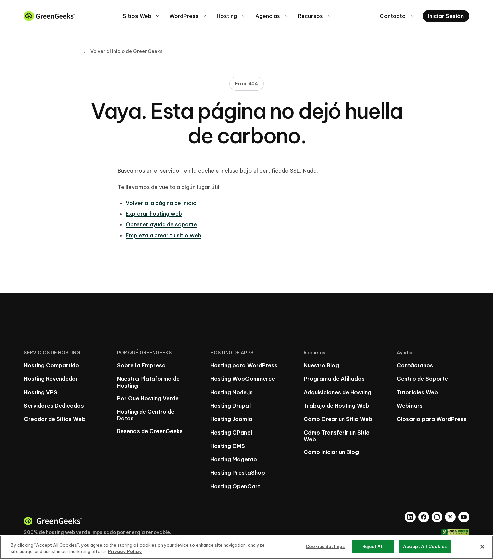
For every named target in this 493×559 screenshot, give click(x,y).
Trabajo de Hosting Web (336, 405)
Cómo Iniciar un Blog (331, 452)
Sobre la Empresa (141, 365)
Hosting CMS (227, 446)
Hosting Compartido (51, 365)
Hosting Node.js (231, 392)
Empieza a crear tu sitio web (163, 235)
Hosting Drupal (230, 405)
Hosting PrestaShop (237, 472)
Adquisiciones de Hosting (337, 392)
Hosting (231, 16)
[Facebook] (423, 517)
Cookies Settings (325, 546)
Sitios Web (141, 16)
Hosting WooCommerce (242, 378)
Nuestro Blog (321, 365)
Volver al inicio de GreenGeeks (123, 51)
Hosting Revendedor (51, 378)
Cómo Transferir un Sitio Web (337, 436)
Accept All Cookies (425, 546)
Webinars (410, 405)
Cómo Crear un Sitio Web (338, 419)
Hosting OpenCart (235, 486)
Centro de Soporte (422, 378)
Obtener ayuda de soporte (161, 224)
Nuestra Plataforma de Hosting (148, 382)
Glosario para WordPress (432, 419)
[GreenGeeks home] (49, 16)
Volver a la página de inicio (161, 203)
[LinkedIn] (410, 517)
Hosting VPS (40, 392)
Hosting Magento (233, 459)
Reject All (373, 546)
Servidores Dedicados (54, 405)
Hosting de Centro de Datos (145, 415)
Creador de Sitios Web (55, 419)
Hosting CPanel (231, 432)
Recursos (315, 16)
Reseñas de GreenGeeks (150, 431)
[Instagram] (437, 517)
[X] (450, 517)
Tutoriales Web (417, 392)
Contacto (397, 16)
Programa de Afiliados (334, 378)
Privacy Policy (125, 551)
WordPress (188, 16)
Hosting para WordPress (243, 365)
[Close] (482, 546)
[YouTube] (463, 517)
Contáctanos (415, 365)
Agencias (272, 16)
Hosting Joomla (231, 419)
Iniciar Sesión (446, 16)
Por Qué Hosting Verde (148, 398)
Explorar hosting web (154, 213)
